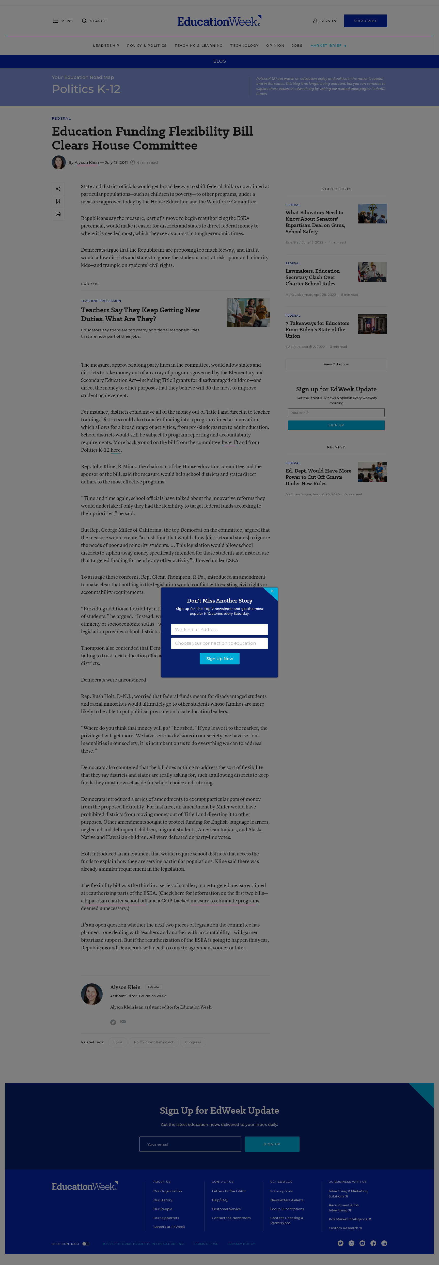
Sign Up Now (219, 658)
